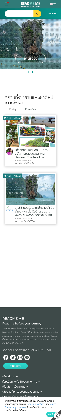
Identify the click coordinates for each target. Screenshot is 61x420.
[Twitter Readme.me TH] (13, 358)
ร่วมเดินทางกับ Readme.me (20, 381)
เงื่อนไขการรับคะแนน (14, 386)
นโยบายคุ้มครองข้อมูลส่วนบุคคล (21, 391)
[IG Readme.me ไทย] (20, 358)
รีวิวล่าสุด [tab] (13, 109)
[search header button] (37, 13)
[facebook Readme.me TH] (6, 358)
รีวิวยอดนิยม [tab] (30, 109)
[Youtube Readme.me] (27, 358)
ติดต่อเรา (15, 366)
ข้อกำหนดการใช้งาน (36, 404)
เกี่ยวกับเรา (9, 376)
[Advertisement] (30, 265)
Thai (54, 4)
